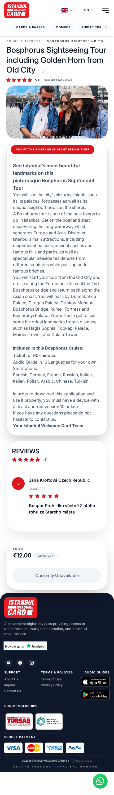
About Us (11, 679)
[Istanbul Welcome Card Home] (57, 607)
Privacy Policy (52, 685)
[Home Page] (16, 10)
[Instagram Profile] (32, 663)
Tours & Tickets (23, 41)
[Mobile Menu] (105, 10)
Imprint (9, 685)
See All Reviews (58, 80)
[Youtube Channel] (8, 663)
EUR (86, 10)
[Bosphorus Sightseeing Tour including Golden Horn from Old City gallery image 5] (57, 112)
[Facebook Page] (20, 663)
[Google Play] (95, 694)
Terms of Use (51, 679)
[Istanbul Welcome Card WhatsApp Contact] (100, 781)
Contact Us (12, 691)
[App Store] (95, 681)
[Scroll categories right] (106, 27)
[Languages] (67, 10)
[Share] (42, 72)
